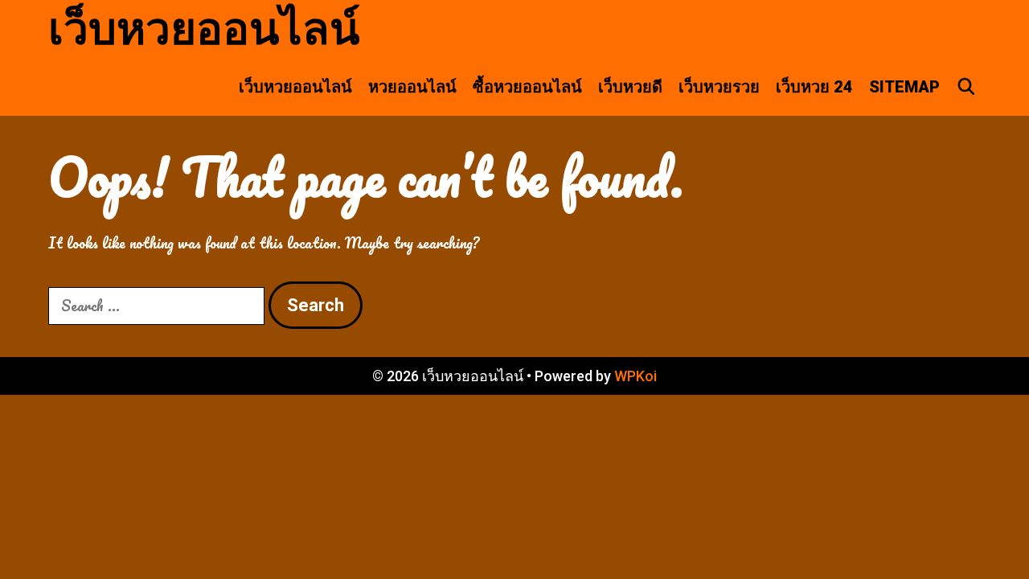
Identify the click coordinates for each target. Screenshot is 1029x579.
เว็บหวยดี (630, 86)
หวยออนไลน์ (412, 86)
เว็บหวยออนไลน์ (204, 29)
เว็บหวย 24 (814, 86)
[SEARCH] (966, 87)
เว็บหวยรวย (719, 86)
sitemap (904, 86)
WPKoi (635, 376)
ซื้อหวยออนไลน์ (527, 86)
